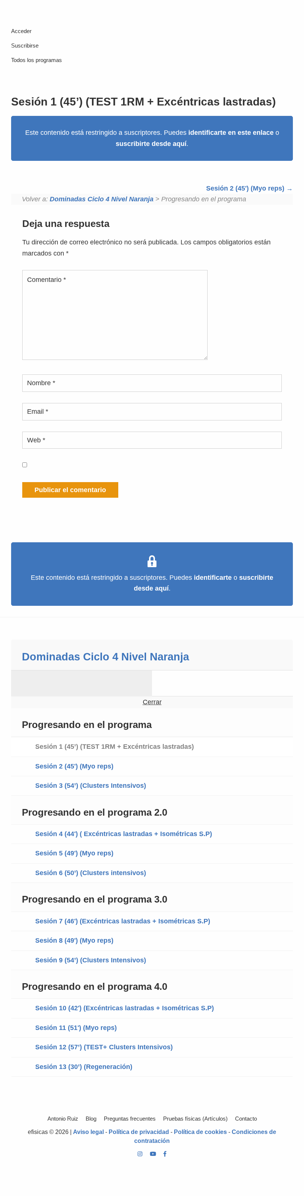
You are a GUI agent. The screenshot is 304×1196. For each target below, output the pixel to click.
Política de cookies (200, 1132)
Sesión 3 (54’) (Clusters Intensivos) (90, 785)
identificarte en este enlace (231, 132)
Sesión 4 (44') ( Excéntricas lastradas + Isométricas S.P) (123, 834)
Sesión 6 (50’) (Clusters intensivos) (90, 873)
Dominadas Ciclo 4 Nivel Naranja (101, 199)
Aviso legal (88, 1132)
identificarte (213, 577)
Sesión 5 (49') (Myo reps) (74, 853)
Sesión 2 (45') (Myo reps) (246, 188)
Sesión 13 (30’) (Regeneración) (83, 1066)
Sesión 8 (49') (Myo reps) (74, 940)
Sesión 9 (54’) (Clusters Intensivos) (90, 960)
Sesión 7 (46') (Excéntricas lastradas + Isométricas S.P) (122, 921)
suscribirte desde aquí (151, 143)
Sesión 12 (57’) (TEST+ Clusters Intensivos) (104, 1047)
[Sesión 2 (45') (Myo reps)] (222, 683)
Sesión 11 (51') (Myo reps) (76, 1027)
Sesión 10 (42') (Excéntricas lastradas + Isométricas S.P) (124, 1008)
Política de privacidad (139, 1132)
